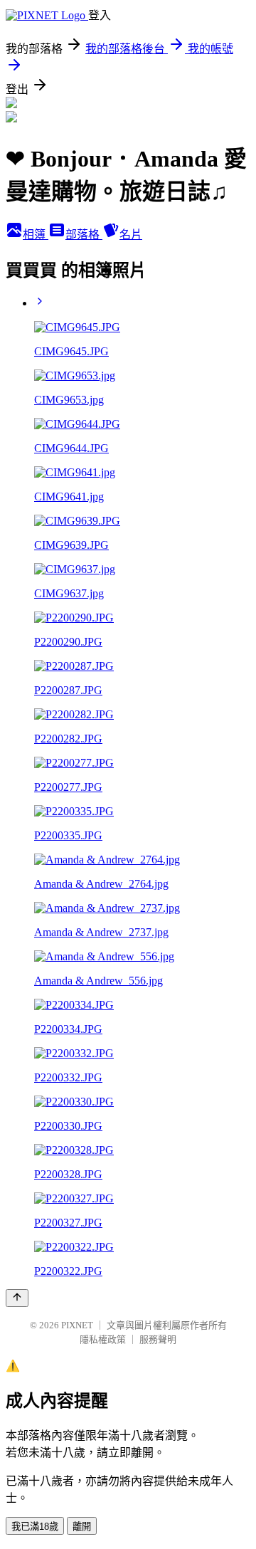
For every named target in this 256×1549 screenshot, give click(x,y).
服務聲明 (157, 1339)
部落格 (83, 235)
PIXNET (77, 1325)
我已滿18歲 (34, 1526)
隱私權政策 (103, 1339)
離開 (82, 1526)
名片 (130, 235)
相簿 (35, 235)
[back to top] (17, 1298)
